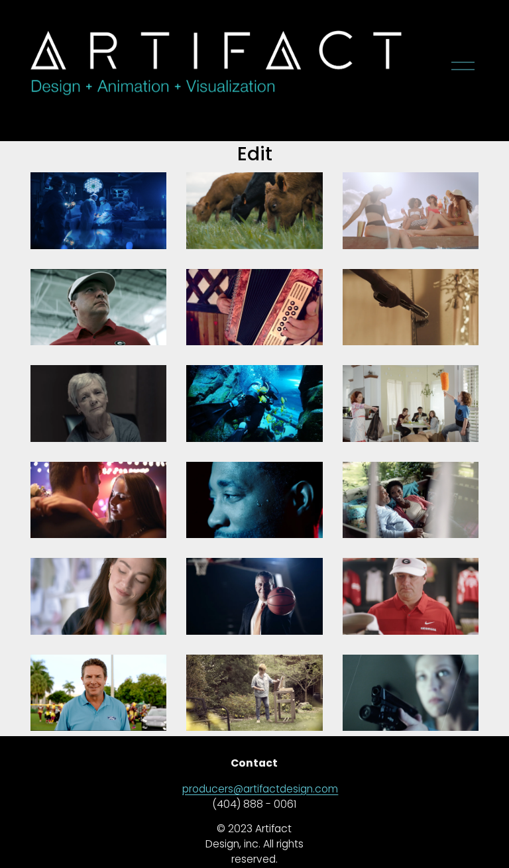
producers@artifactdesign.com (260, 789)
